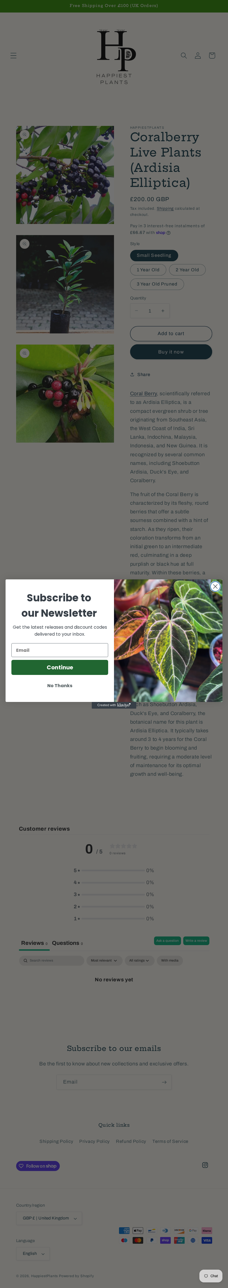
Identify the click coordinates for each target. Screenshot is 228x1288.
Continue (60, 667)
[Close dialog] (215, 586)
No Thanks (59, 685)
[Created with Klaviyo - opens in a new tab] (114, 705)
